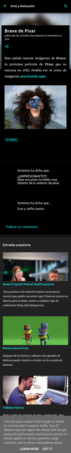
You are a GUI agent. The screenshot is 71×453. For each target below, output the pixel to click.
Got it (47, 449)
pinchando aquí (32, 76)
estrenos (11, 140)
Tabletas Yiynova (13, 407)
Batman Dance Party (15, 348)
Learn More (29, 449)
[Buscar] (65, 6)
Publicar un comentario (22, 226)
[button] (7, 46)
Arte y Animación (23, 6)
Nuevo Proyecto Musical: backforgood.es (28, 284)
